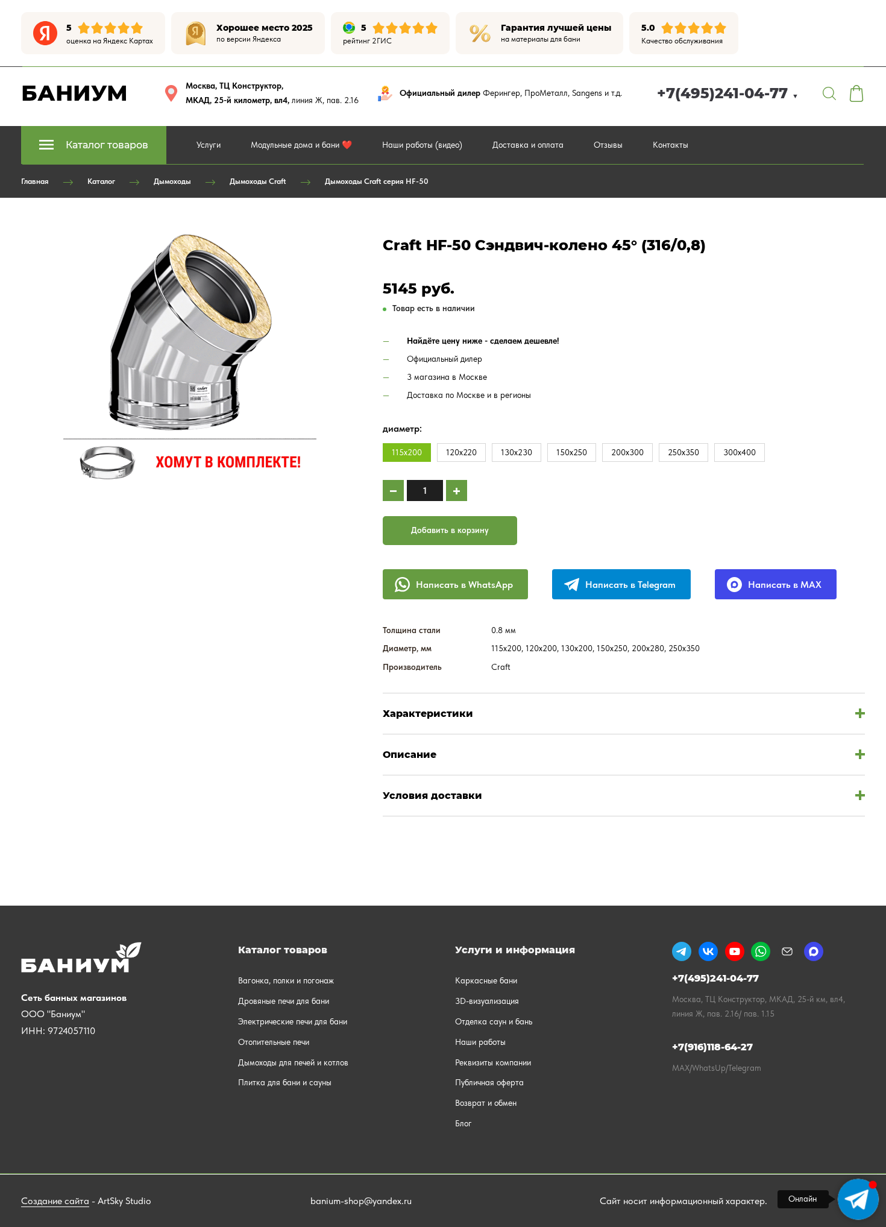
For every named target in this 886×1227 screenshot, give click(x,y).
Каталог (101, 181)
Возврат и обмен (486, 1103)
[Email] (787, 951)
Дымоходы (172, 181)
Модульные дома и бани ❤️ (301, 145)
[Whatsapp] (760, 951)
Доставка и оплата (528, 145)
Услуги (208, 145)
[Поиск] (829, 93)
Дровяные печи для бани (283, 1001)
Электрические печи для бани (292, 1021)
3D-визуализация (487, 1001)
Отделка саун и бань (493, 1021)
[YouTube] (734, 951)
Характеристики (428, 713)
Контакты (670, 145)
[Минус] (393, 490)
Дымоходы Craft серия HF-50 (377, 181)
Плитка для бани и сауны (284, 1082)
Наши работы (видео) (422, 145)
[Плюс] (456, 490)
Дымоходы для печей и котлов (293, 1062)
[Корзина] (856, 93)
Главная (35, 181)
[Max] (813, 951)
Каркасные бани (486, 980)
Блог (463, 1123)
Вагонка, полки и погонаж (286, 980)
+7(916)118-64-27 (712, 1047)
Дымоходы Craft (258, 181)
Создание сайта (55, 1200)
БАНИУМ (74, 93)
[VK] (708, 951)
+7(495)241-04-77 (728, 93)
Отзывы (608, 145)
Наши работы (480, 1042)
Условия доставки (432, 795)
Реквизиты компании (493, 1062)
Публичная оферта (489, 1082)
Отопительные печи (273, 1042)
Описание (409, 754)
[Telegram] (681, 951)
